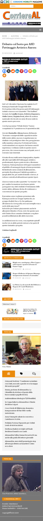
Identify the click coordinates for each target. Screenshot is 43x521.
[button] (39, 29)
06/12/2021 (8, 53)
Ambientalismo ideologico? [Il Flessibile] (20, 398)
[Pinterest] (21, 71)
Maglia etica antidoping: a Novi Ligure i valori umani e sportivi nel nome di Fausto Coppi (27, 265)
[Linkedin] (17, 71)
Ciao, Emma (6, 367)
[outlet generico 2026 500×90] (21, 253)
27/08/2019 (17, 278)
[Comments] (34, 374)
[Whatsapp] (34, 71)
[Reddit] (13, 71)
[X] (9, 71)
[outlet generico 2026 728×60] (21, 24)
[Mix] (30, 71)
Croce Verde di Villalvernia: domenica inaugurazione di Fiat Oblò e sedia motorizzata (19, 410)
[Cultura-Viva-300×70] (21, 314)
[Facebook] (4, 71)
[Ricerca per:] (21, 6)
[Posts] (8, 374)
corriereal (18, 53)
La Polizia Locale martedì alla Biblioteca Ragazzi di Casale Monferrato (27, 286)
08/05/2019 (17, 269)
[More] (4, 75)
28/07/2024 (18, 289)
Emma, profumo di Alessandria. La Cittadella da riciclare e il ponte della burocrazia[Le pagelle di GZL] (18, 392)
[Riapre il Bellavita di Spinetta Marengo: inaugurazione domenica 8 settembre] (6, 276)
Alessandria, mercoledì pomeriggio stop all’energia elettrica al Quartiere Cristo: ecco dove (20, 443)
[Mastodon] (26, 71)
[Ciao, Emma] (21, 350)
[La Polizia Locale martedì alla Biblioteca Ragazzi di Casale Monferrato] (6, 287)
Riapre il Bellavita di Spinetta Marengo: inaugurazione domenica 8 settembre (26, 275)
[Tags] (21, 374)
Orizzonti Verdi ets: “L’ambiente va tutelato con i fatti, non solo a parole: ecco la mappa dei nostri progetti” (21, 383)
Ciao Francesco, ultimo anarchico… (14, 494)
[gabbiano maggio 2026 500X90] (21, 63)
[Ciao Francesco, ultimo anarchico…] (21, 477)
